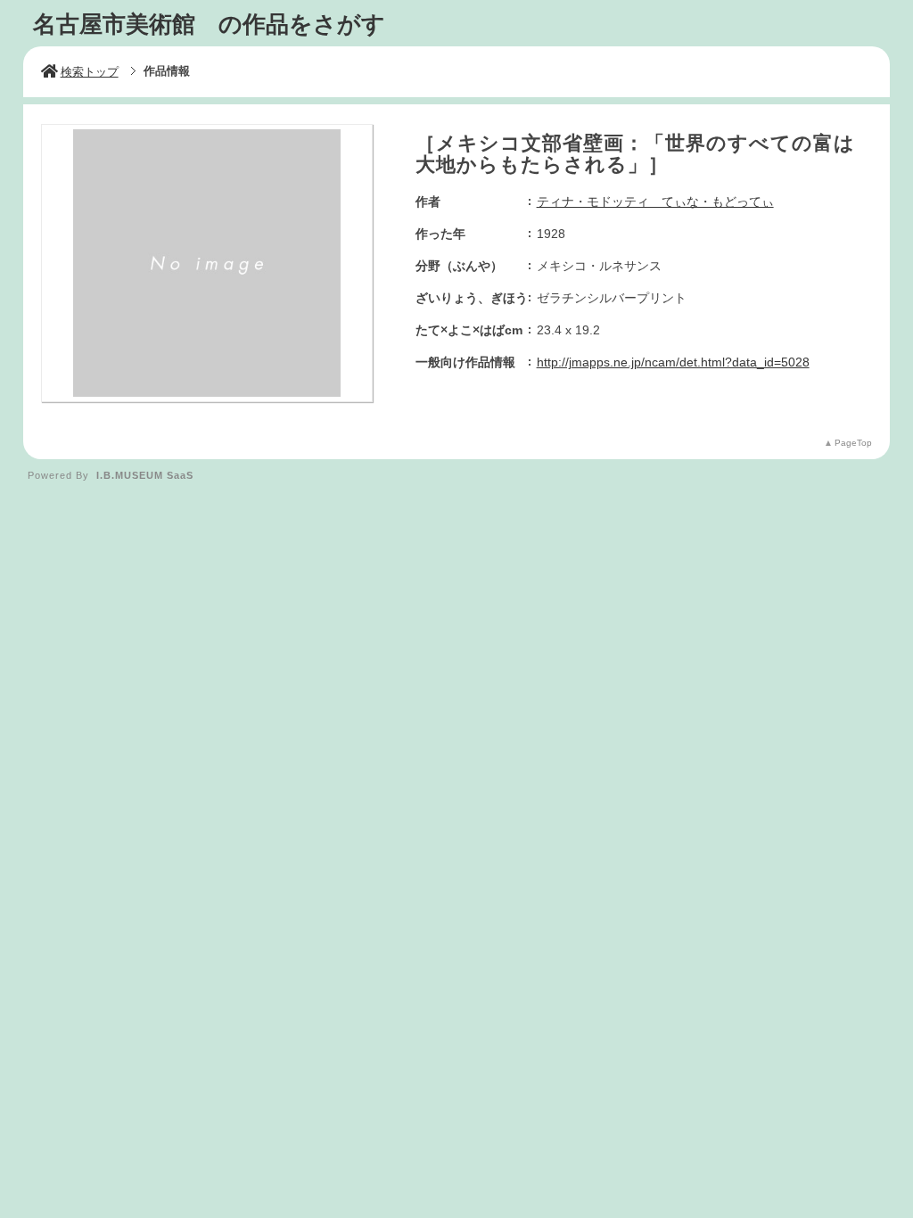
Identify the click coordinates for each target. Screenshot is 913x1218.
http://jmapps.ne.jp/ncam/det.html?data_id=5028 (673, 362)
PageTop (853, 443)
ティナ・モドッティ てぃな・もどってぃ (655, 201)
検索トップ (90, 71)
